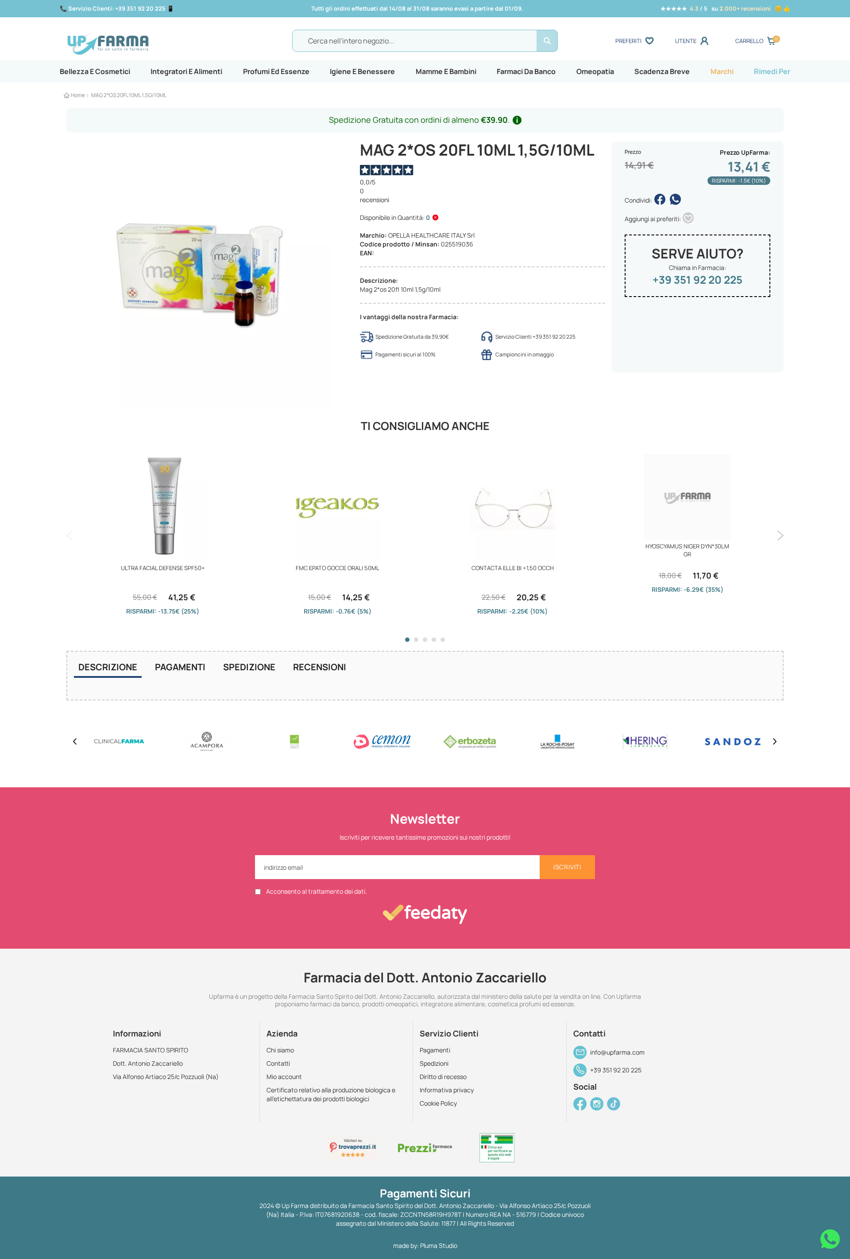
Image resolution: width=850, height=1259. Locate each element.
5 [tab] (442, 639)
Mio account (284, 1076)
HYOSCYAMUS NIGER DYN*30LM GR (687, 550)
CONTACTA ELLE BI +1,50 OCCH (512, 568)
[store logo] (154, 41)
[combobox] (425, 41)
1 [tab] (407, 639)
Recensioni (319, 667)
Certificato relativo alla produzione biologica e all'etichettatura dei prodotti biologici (331, 1094)
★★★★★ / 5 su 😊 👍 (725, 8)
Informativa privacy (447, 1090)
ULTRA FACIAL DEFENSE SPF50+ (163, 568)
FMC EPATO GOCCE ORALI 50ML (337, 568)
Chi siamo (280, 1050)
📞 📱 (117, 8)
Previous (69, 535)
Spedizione (249, 667)
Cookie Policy (438, 1103)
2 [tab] (416, 639)
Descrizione (107, 667)
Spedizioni (434, 1063)
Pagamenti (180, 667)
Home (78, 95)
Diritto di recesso (443, 1076)
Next (780, 535)
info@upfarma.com (617, 1052)
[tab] (108, 668)
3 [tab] (425, 639)
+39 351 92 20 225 (697, 279)
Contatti (278, 1063)
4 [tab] (434, 639)
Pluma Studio (438, 1245)
